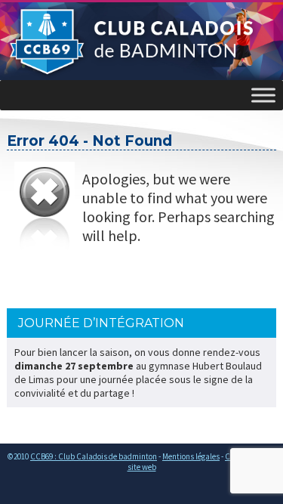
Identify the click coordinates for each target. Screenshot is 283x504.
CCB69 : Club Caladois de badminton (93, 456)
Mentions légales (191, 456)
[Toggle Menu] (263, 95)
